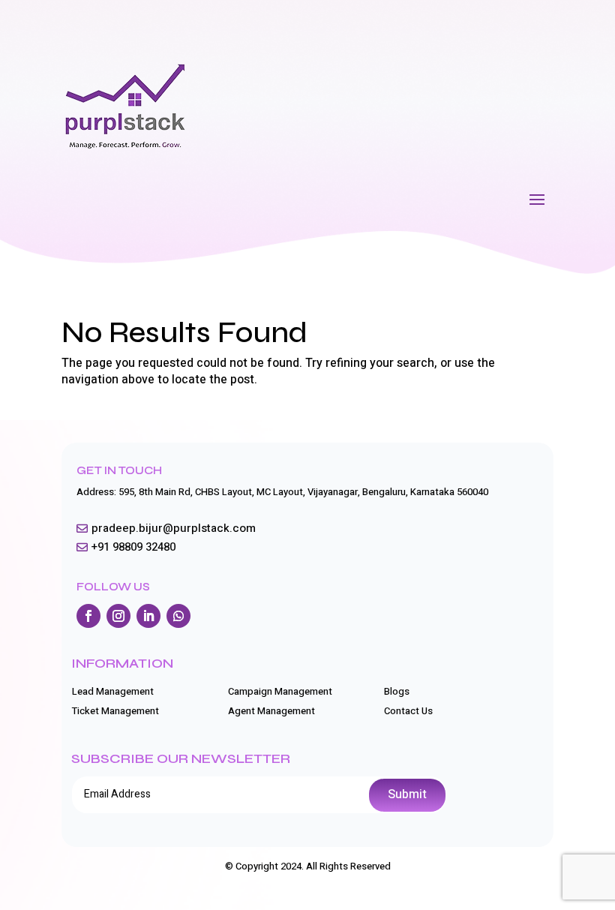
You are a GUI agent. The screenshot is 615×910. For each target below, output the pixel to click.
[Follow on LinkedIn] (148, 616)
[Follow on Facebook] (88, 616)
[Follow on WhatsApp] (178, 616)
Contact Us (408, 711)
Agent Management (271, 711)
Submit (407, 794)
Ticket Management (115, 711)
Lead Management (113, 691)
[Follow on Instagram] (118, 616)
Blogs (397, 691)
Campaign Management (280, 691)
